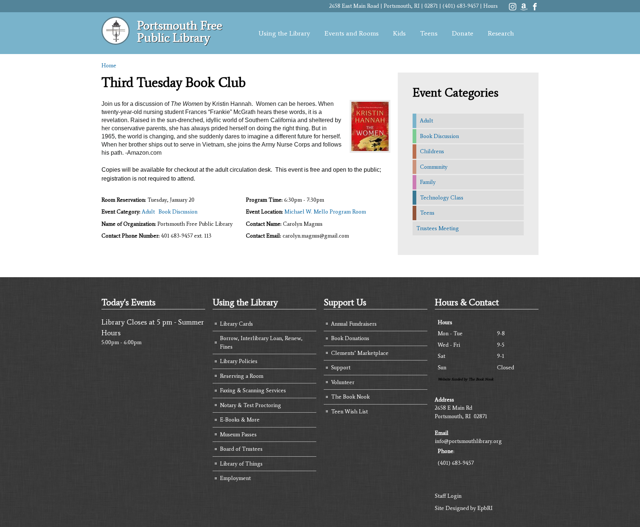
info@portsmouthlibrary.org (468, 441)
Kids (399, 33)
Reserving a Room (241, 376)
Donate (462, 33)
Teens (428, 33)
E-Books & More (240, 419)
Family (428, 182)
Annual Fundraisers (354, 323)
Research (501, 33)
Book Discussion (178, 211)
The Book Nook (350, 396)
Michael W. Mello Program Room (325, 211)
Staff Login (448, 496)
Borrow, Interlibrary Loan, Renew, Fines (261, 342)
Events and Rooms (351, 33)
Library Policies (238, 361)
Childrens (432, 151)
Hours (490, 6)
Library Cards (236, 323)
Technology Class (441, 197)
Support (340, 367)
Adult (148, 211)
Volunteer (342, 382)
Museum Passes (238, 434)
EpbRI (485, 508)
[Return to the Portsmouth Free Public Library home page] (115, 40)
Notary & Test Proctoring (250, 405)
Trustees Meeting (437, 228)
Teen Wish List (349, 411)
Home (108, 65)
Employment (235, 478)
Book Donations (350, 338)
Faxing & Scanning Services (253, 390)
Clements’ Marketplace (360, 353)
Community (433, 167)
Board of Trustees (241, 449)
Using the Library (284, 33)
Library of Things (241, 463)
